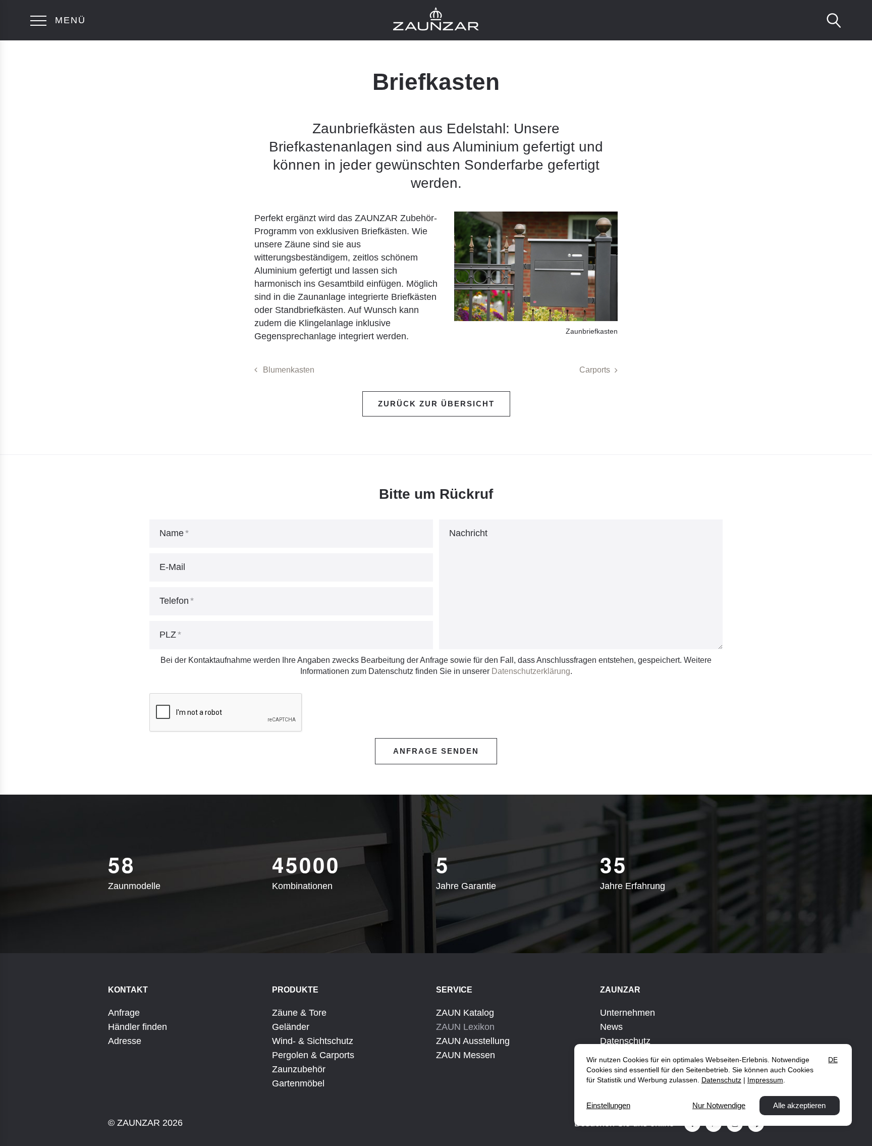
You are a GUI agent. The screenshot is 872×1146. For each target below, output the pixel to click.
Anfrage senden (436, 751)
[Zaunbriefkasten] (536, 266)
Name (171, 533)
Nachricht (468, 533)
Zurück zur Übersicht (436, 403)
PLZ (167, 635)
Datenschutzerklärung (531, 671)
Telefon (174, 601)
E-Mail (172, 567)
